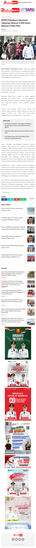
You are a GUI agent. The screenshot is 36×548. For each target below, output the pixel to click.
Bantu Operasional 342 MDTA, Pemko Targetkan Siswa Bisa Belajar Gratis (12, 300)
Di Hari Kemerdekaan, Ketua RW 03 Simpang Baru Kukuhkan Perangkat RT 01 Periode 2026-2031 (13, 292)
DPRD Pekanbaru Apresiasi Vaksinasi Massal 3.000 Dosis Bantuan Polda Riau (15, 23)
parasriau (22, 544)
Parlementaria (8, 17)
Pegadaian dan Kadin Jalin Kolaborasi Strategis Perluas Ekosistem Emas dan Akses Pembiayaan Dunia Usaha (12, 320)
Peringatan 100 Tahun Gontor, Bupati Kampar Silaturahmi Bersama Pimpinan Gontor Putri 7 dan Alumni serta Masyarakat (12, 283)
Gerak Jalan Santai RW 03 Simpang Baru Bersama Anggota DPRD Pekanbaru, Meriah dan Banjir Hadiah (13, 273)
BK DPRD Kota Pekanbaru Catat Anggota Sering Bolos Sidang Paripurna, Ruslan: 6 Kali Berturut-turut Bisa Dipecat (18, 125)
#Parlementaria (6, 192)
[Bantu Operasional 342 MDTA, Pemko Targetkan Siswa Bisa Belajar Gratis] (31, 303)
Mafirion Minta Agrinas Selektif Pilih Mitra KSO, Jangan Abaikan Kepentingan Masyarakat (13, 310)
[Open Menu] (2, 2)
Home (2, 17)
